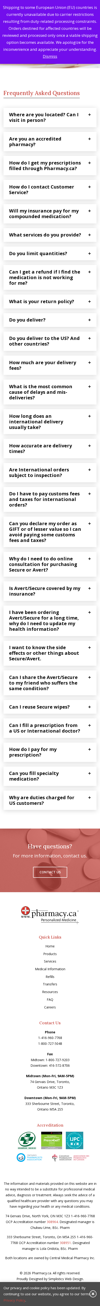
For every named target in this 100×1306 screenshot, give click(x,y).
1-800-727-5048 (50, 1043)
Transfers (50, 984)
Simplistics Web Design (65, 1279)
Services (50, 961)
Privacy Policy (14, 1300)
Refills (50, 976)
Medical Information (50, 969)
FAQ (50, 999)
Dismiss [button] (50, 56)
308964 (52, 1222)
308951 (65, 1243)
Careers (50, 1007)
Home (50, 946)
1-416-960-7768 (50, 1037)
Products (50, 954)
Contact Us (50, 872)
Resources (50, 992)
